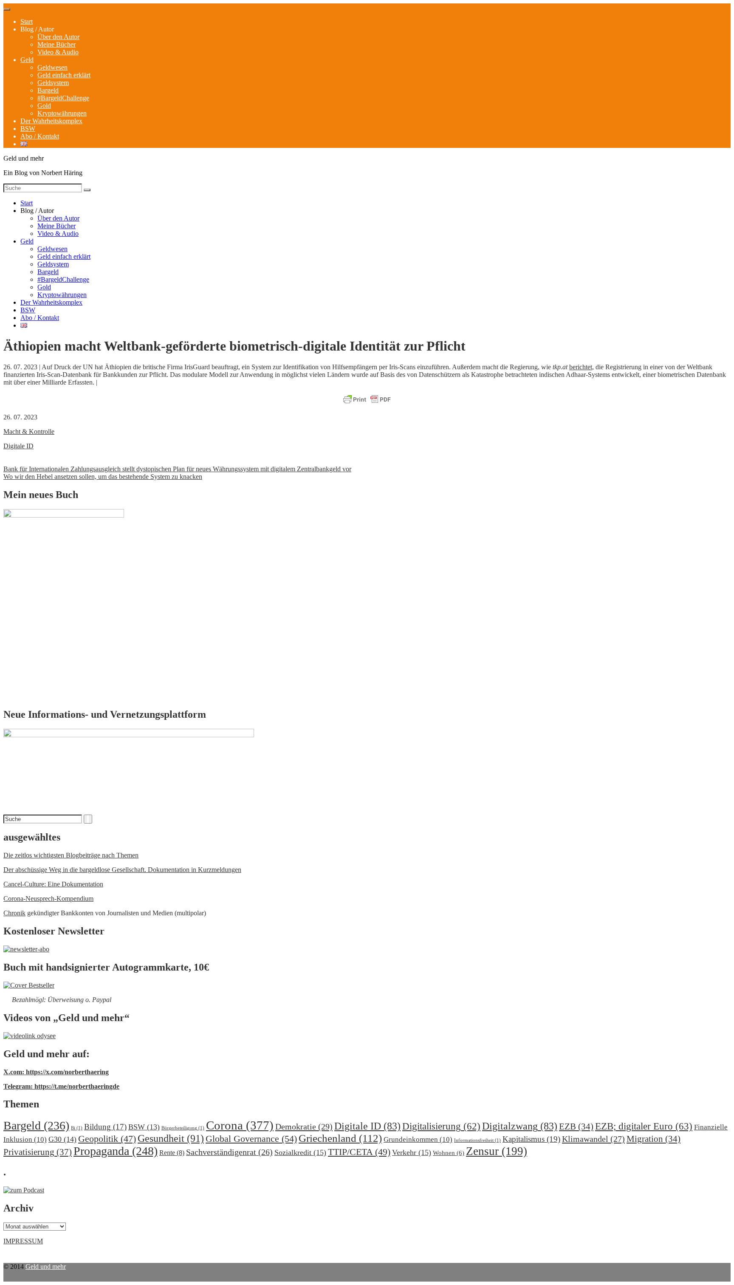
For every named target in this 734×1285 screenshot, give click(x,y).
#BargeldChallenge (63, 98)
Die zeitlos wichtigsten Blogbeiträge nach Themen (70, 855)
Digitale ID (18, 446)
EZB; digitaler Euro (643, 1126)
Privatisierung (37, 1152)
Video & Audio (58, 52)
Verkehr (411, 1152)
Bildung (105, 1126)
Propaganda (115, 1151)
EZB (576, 1126)
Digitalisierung (441, 1126)
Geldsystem (53, 82)
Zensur (496, 1151)
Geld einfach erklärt (63, 75)
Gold (44, 105)
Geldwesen (52, 67)
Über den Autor (58, 36)
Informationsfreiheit (477, 1140)
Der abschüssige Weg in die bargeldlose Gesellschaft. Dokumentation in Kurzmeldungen (122, 869)
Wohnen (448, 1152)
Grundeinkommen (418, 1139)
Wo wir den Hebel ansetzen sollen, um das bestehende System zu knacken (102, 476)
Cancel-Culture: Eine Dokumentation (53, 884)
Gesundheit (171, 1138)
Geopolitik (107, 1138)
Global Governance (251, 1138)
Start (26, 21)
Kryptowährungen (62, 113)
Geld (27, 59)
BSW (27, 128)
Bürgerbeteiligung (182, 1128)
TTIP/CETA (359, 1151)
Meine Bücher (56, 44)
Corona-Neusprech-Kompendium (48, 898)
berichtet (580, 367)
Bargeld (48, 90)
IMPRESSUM (23, 1241)
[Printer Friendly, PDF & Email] (367, 400)
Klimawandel (593, 1138)
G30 (62, 1139)
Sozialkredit (300, 1152)
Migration (653, 1139)
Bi (76, 1128)
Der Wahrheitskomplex (51, 121)
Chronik (14, 913)
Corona (240, 1125)
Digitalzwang (519, 1126)
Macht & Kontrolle (28, 431)
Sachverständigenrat (229, 1152)
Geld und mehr (45, 1266)
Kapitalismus (531, 1139)
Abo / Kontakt (39, 136)
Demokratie (304, 1126)
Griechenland (340, 1138)
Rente (171, 1152)
